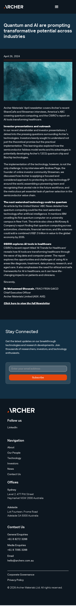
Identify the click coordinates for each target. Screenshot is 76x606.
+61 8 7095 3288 (17, 549)
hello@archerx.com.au (20, 560)
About (10, 447)
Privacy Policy (15, 580)
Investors (12, 463)
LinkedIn (12, 427)
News (10, 469)
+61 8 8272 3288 (17, 539)
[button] (56, 7)
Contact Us (14, 474)
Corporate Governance (20, 574)
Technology (14, 458)
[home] (13, 7)
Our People (13, 453)
